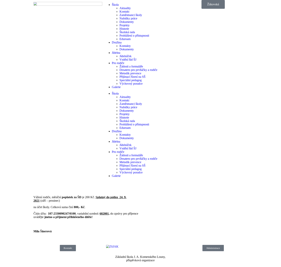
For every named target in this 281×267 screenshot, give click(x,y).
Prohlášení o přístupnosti (134, 35)
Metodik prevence (130, 73)
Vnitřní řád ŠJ (127, 59)
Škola (115, 4)
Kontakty (125, 45)
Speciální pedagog (130, 80)
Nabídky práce (128, 18)
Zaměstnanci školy (130, 15)
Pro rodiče (118, 63)
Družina (117, 42)
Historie (124, 28)
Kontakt (124, 11)
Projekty (124, 25)
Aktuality (125, 8)
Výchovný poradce (131, 83)
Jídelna (116, 52)
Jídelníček (125, 56)
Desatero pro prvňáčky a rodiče (138, 69)
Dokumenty (126, 21)
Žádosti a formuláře (131, 66)
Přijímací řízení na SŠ (132, 76)
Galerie (116, 87)
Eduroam (125, 39)
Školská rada (127, 32)
